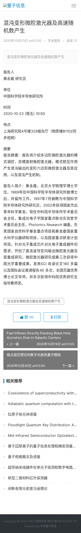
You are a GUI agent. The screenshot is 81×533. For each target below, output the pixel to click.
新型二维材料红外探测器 (27, 478)
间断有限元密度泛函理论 (27, 488)
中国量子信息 (48, 526)
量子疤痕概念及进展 (24, 456)
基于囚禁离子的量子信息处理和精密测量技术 (43, 446)
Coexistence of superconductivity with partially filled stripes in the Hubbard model (43, 393)
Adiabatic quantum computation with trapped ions (43, 403)
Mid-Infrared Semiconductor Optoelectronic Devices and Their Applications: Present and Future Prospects (43, 435)
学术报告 (54, 40)
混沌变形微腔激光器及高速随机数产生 (34, 301)
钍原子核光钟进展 (22, 414)
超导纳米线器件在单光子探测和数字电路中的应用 (43, 467)
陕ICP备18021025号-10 (62, 521)
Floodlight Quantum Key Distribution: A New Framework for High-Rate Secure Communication (43, 425)
